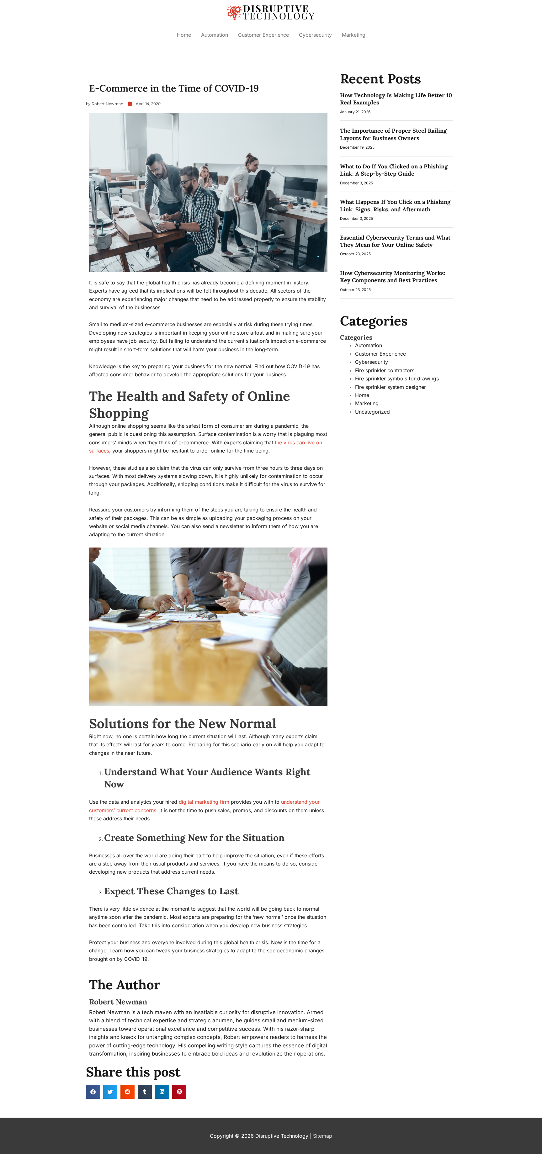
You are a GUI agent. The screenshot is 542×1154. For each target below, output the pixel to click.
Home (184, 35)
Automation (214, 35)
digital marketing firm (204, 802)
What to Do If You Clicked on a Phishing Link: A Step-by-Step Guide (394, 170)
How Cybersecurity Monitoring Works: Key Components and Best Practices (392, 276)
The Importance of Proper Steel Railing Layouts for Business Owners (393, 134)
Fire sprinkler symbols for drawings (397, 378)
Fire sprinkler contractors (384, 370)
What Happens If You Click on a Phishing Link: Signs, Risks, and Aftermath (395, 205)
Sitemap (322, 1136)
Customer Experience (263, 35)
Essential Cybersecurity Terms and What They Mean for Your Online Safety (395, 241)
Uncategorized (103, 73)
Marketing (353, 35)
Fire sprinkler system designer (390, 387)
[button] (93, 1092)
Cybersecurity (315, 35)
